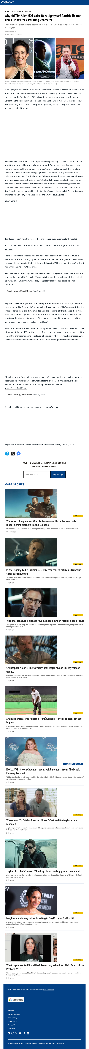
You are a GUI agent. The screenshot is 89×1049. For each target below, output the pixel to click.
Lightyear (47, 104)
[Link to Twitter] (16, 1033)
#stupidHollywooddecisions (50, 384)
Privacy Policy (12, 1018)
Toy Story (75, 169)
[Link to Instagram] (12, 1033)
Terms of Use (12, 1025)
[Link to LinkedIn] (28, 1033)
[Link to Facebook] (9, 1033)
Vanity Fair (66, 303)
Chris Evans (24, 172)
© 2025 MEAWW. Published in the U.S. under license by (25, 990)
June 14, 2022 (39, 291)
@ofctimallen (29, 277)
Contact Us (11, 1028)
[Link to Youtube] (20, 1033)
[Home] (7, 2)
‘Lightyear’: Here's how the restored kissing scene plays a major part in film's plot (41, 239)
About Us (11, 1010)
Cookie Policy (12, 1021)
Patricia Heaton (12, 169)
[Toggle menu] (85, 2)
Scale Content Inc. (48, 990)
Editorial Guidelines (14, 1014)
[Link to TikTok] (24, 1034)
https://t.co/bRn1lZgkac (16, 388)
